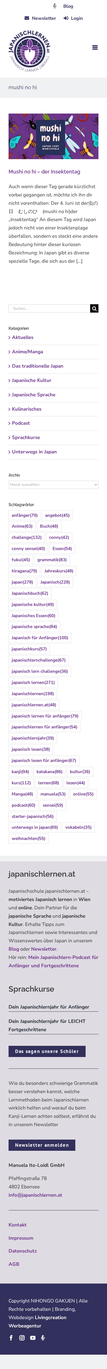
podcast (23, 805)
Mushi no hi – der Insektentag (44, 172)
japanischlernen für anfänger (44, 727)
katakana (49, 772)
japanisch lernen (33, 682)
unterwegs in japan (35, 827)
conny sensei (28, 548)
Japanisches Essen (33, 616)
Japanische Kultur (31, 380)
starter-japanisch (33, 816)
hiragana (24, 571)
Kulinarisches (26, 409)
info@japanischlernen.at (35, 1195)
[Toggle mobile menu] (95, 47)
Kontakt (18, 1225)
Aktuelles (22, 337)
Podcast (21, 423)
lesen (75, 783)
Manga (22, 794)
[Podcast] (43, 1337)
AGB (14, 1264)
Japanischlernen (33, 694)
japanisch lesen (31, 749)
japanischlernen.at (34, 705)
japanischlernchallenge (39, 660)
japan (22, 582)
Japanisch (55, 582)
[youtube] (32, 1337)
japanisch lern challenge (40, 671)
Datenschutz (23, 1251)
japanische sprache (34, 626)
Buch (49, 526)
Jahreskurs (59, 571)
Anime (22, 526)
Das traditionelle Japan (37, 366)
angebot (57, 515)
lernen (48, 783)
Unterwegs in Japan (34, 451)
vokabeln (78, 827)
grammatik (52, 560)
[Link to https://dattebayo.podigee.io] (54, 5)
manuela (53, 794)
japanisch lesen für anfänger (44, 760)
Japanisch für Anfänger (40, 638)
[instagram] (22, 1337)
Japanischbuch (30, 593)
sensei (53, 805)
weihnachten (28, 838)
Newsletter (43, 949)
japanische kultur (33, 604)
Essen (62, 548)
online (83, 794)
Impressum (21, 1238)
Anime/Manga (27, 351)
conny (59, 537)
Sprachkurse (26, 437)
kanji (20, 772)
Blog (68, 6)
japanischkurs (29, 649)
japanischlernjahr (33, 738)
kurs (21, 783)
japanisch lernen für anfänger (45, 716)
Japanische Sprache (33, 394)
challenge (27, 537)
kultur (80, 772)
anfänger (25, 515)
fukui (21, 560)
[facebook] (11, 1337)
